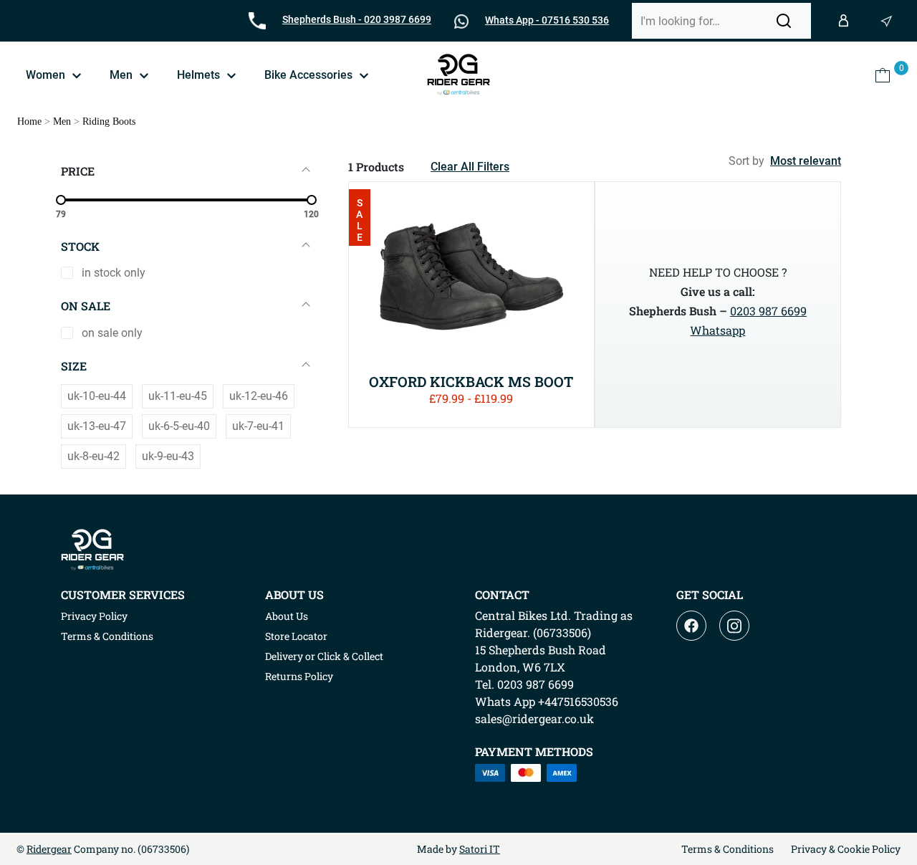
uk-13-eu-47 (96, 426)
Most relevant (805, 161)
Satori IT (479, 849)
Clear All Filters (470, 166)
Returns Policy (299, 676)
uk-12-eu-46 (258, 396)
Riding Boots (108, 121)
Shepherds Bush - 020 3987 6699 (356, 19)
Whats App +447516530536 (546, 701)
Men (62, 121)
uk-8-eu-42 (93, 456)
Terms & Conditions (107, 636)
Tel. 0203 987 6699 (524, 684)
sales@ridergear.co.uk (534, 718)
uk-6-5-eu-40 (179, 426)
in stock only (113, 272)
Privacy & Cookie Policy (846, 849)
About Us (286, 616)
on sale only (112, 333)
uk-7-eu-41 (258, 426)
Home (29, 121)
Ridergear (49, 849)
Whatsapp (717, 330)
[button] (783, 21)
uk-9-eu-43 (168, 456)
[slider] (61, 200)
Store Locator (296, 636)
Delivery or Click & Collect (324, 656)
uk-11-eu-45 (177, 396)
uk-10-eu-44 (96, 396)
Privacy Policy (94, 616)
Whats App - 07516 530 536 (547, 20)
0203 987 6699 (768, 310)
